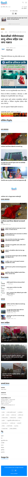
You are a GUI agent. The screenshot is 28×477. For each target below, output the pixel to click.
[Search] (23, 2)
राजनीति (2, 443)
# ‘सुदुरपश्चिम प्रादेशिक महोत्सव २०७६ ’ (13, 420)
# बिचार (3, 426)
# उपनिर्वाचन (20, 412)
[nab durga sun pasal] (14, 115)
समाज (6, 32)
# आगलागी (19, 423)
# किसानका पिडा (13, 417)
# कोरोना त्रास (20, 415)
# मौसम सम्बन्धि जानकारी (11, 412)
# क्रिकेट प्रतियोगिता (13, 428)
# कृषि (3, 415)
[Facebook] (13, 14)
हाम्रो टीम (2, 452)
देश (1, 438)
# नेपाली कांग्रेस (9, 426)
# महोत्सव (19, 417)
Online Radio (14, 10)
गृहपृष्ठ (2, 32)
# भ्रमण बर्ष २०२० (5, 423)
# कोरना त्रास (13, 415)
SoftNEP (16, 473)
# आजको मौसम (4, 428)
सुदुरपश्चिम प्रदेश (4, 440)
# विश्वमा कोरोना (5, 417)
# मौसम (3, 412)
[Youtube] (16, 14)
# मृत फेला (16, 426)
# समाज (7, 415)
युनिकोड (2, 450)
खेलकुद (2, 447)
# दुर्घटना (3, 420)
